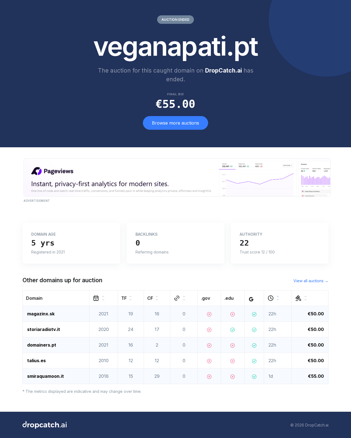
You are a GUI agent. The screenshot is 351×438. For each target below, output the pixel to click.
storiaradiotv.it (43, 329)
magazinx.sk (41, 313)
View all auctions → (311, 280)
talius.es (36, 360)
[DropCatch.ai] (44, 424)
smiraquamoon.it (45, 376)
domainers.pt (41, 345)
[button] (56, 298)
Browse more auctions (175, 123)
